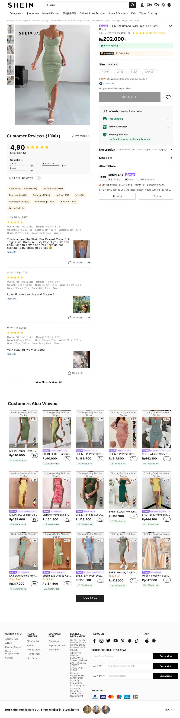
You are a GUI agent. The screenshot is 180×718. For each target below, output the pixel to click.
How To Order (33, 649)
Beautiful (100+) (69, 201)
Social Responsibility (12, 652)
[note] (18, 460)
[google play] (153, 642)
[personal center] (142, 5)
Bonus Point (54, 649)
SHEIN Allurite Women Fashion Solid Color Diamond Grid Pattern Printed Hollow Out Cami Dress (156, 454)
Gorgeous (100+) (41, 195)
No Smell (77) (62, 195)
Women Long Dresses (78, 20)
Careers (9, 658)
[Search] (132, 5)
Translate (11, 252)
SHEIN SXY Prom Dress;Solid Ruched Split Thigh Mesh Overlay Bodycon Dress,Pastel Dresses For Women (90, 575)
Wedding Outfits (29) (19, 201)
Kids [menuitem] (133, 13)
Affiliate (8, 643)
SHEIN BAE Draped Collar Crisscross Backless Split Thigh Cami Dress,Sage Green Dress (57, 575)
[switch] (38, 178)
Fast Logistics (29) (18, 195)
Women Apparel (22, 20)
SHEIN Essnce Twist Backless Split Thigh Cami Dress (23, 450)
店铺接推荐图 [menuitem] (69, 13)
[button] (163, 5)
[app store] (146, 642)
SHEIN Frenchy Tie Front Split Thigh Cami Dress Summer (123, 572)
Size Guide (32, 658)
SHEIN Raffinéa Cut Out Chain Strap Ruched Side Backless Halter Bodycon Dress (90, 514)
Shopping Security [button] (118, 134)
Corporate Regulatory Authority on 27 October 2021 (77, 692)
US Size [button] (111, 64)
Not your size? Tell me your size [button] (115, 88)
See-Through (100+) (45, 201)
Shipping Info (33, 641)
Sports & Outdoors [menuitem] (118, 13)
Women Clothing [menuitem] (148, 13)
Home (10, 20)
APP (146, 634)
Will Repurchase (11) (53, 188)
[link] (149, 5)
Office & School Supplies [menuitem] (92, 13)
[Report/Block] (88, 262)
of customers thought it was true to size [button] (123, 79)
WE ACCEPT (98, 691)
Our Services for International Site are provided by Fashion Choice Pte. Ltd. (78, 645)
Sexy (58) (79, 195)
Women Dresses (58, 20)
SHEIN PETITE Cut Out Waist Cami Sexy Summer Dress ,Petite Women (57, 454)
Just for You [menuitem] (33, 13)
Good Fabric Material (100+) (23, 188)
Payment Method (57, 645)
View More (90, 598)
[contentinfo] (135, 697)
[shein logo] (20, 5)
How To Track (33, 654)
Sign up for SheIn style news (109, 650)
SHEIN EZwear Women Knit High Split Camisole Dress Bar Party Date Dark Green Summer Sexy (123, 511)
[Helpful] (70, 262)
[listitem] (23, 438)
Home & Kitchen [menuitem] (50, 13)
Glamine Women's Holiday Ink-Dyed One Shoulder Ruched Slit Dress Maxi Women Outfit (57, 514)
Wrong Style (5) (16, 208)
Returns (30, 645)
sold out (130, 97)
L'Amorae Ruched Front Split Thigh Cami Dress (23, 575)
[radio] (105, 72)
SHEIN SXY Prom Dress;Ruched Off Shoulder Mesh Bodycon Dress (123, 454)
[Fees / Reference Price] (125, 40)
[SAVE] (168, 97)
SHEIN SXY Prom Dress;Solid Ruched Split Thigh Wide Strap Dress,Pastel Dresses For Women (90, 454)
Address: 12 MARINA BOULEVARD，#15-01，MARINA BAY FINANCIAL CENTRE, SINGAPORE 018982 (78, 661)
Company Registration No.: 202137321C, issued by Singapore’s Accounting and (78, 679)
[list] (116, 640)
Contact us (54, 641)
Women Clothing (40, 20)
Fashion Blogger (13, 647)
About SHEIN (11, 639)
